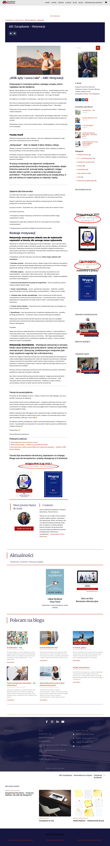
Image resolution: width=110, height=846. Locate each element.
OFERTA (61, 2)
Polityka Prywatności (14, 840)
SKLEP (81, 2)
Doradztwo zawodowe (84, 162)
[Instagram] (80, 99)
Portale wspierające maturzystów (49, 759)
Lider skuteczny (55, 16)
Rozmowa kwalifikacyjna (85, 181)
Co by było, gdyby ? (88, 125)
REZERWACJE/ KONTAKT (93, 2)
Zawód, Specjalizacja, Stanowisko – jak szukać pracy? (89, 134)
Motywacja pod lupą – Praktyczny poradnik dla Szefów (29, 444)
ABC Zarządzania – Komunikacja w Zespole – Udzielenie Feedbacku (80, 776)
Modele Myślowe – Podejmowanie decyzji (88, 821)
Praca (79, 177)
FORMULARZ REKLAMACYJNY (55, 840)
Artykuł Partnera (83, 155)
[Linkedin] (83, 99)
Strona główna (9, 20)
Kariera (79, 166)
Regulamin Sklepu (27, 840)
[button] (11, 33)
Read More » (85, 112)
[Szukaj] (98, 48)
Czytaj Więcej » (11, 662)
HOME (47, 2)
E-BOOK (68, 2)
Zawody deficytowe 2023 (89, 118)
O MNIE (53, 2)
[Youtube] (86, 99)
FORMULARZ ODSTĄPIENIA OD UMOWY (89, 840)
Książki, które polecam (81, 668)
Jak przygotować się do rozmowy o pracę (24, 442)
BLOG (75, 2)
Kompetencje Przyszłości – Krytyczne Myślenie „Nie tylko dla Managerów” (19, 794)
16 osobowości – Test (88, 110)
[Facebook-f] (76, 99)
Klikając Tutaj (87, 94)
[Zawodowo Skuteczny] (8, 3)
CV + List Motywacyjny (85, 158)
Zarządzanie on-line (46, 821)
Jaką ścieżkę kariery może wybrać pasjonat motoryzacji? (90, 143)
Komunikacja (81, 169)
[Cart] (106, 2)
